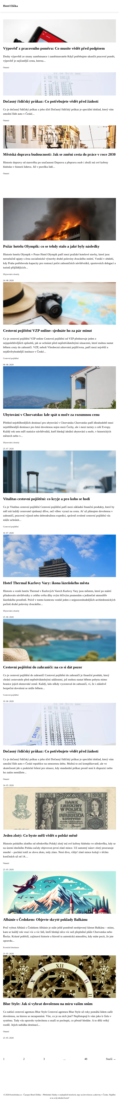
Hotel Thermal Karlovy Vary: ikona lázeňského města (46, 583)
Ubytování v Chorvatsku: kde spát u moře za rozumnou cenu (51, 415)
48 (85, 1058)
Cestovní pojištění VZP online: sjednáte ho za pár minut (47, 331)
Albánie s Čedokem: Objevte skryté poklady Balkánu (45, 920)
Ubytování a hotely (11, 274)
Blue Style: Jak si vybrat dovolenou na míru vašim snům (48, 1004)
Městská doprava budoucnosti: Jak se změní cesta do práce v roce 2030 (59, 154)
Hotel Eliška (10, 5)
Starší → (111, 1058)
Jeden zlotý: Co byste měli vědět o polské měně (40, 835)
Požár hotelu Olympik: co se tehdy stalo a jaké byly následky (51, 246)
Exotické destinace (11, 947)
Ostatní (6, 67)
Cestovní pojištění (11, 358)
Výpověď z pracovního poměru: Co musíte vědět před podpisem (54, 48)
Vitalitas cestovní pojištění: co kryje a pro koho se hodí (46, 499)
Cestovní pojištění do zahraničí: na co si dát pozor (42, 667)
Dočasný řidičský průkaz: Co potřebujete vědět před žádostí (50, 101)
